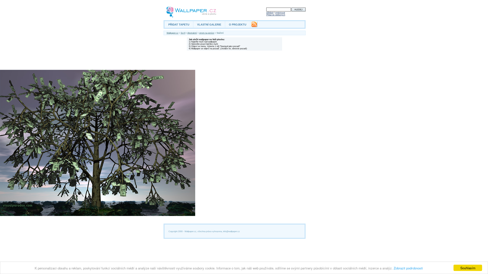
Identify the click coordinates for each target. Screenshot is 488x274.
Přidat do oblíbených (275, 15)
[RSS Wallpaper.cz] (254, 26)
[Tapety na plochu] (191, 12)
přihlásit (269, 12)
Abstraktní (192, 33)
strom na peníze (206, 33)
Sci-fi (183, 33)
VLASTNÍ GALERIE (209, 24)
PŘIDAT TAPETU (178, 24)
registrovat (280, 12)
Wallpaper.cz (172, 33)
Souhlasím (467, 267)
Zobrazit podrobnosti (408, 268)
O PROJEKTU (237, 24)
